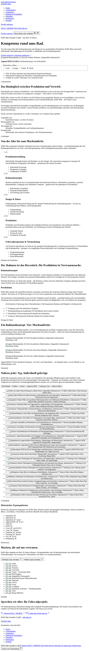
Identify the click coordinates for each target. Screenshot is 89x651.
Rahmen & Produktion (14, 14)
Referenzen (10, 18)
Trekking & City (44, 386)
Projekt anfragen (7, 24)
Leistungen (10, 12)
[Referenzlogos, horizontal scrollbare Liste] (44, 578)
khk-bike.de (27, 617)
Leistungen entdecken (21, 55)
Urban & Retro (56, 386)
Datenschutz (76, 646)
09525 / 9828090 (7, 28)
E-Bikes (15, 386)
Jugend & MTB (32, 386)
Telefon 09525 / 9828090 (31, 646)
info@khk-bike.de (20, 28)
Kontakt (8, 20)
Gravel (22, 386)
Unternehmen (11, 10)
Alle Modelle (6, 386)
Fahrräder (9, 16)
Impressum (68, 646)
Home (8, 8)
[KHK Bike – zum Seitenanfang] (6, 4)
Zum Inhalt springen (8, 2)
